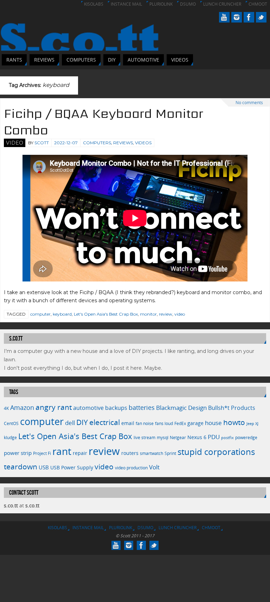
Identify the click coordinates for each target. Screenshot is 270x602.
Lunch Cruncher (222, 4)
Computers (97, 142)
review (165, 314)
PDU (214, 437)
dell (70, 423)
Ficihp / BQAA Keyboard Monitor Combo (103, 121)
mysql (162, 438)
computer (40, 314)
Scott (41, 142)
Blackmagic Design (181, 408)
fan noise (145, 423)
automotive (88, 408)
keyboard (62, 314)
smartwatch (151, 453)
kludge (10, 438)
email (127, 423)
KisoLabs (93, 4)
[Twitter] (261, 17)
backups (116, 408)
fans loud (164, 423)
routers (130, 453)
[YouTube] (224, 17)
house (213, 422)
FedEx (180, 423)
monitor (148, 314)
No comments (249, 103)
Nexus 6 (196, 437)
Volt (154, 467)
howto (234, 422)
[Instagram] (236, 17)
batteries (142, 407)
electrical (104, 422)
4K (6, 408)
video (179, 314)
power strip (18, 452)
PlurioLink (161, 4)
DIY (82, 422)
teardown (20, 466)
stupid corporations (216, 451)
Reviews (123, 142)
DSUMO (188, 4)
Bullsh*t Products (231, 408)
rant (61, 451)
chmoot (258, 4)
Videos (143, 142)
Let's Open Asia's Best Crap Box (106, 314)
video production (131, 468)
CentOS (11, 423)
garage (195, 423)
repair (80, 453)
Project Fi (42, 453)
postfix (227, 437)
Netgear (178, 438)
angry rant (54, 407)
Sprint (170, 453)
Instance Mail (126, 4)
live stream (144, 438)
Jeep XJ (252, 423)
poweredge (246, 438)
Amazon (22, 407)
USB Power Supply (71, 467)
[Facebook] (249, 17)
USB (44, 467)
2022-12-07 (66, 142)
